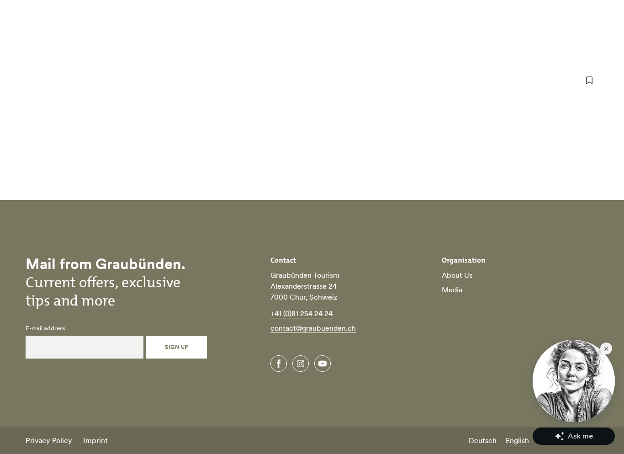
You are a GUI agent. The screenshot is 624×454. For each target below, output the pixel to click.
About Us (457, 275)
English (517, 440)
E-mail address (45, 328)
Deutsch (483, 440)
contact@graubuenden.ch (313, 328)
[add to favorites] (589, 80)
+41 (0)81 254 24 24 (301, 313)
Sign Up (176, 346)
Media (452, 289)
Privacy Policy (49, 440)
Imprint (95, 440)
